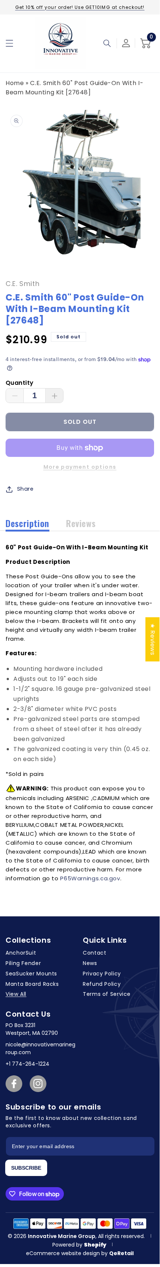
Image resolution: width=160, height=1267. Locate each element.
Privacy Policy (102, 973)
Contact (94, 952)
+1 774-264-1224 (27, 1064)
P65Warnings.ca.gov (90, 878)
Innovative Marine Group (61, 1236)
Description (27, 523)
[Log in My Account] (126, 43)
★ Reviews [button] (152, 639)
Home (15, 83)
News (90, 963)
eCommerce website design (63, 1253)
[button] (9, 43)
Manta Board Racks (32, 984)
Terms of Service (107, 994)
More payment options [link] (80, 467)
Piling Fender (23, 963)
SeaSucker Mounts (31, 973)
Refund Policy (102, 984)
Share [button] (25, 489)
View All (16, 994)
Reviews (80, 523)
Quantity (19, 383)
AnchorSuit (21, 952)
